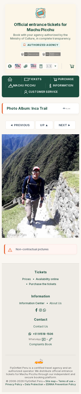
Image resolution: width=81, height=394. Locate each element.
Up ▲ (44, 125)
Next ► (65, 125)
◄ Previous (20, 125)
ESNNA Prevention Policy (61, 384)
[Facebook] (36, 309)
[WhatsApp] (45, 309)
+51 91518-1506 (43, 334)
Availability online (47, 279)
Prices (26, 279)
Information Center (32, 303)
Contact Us (40, 326)
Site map (50, 381)
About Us (56, 303)
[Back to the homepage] (10, 79)
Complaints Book (40, 344)
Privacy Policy (13, 384)
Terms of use (65, 381)
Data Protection (34, 384)
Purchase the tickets (42, 284)
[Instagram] (40, 309)
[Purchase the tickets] (72, 66)
